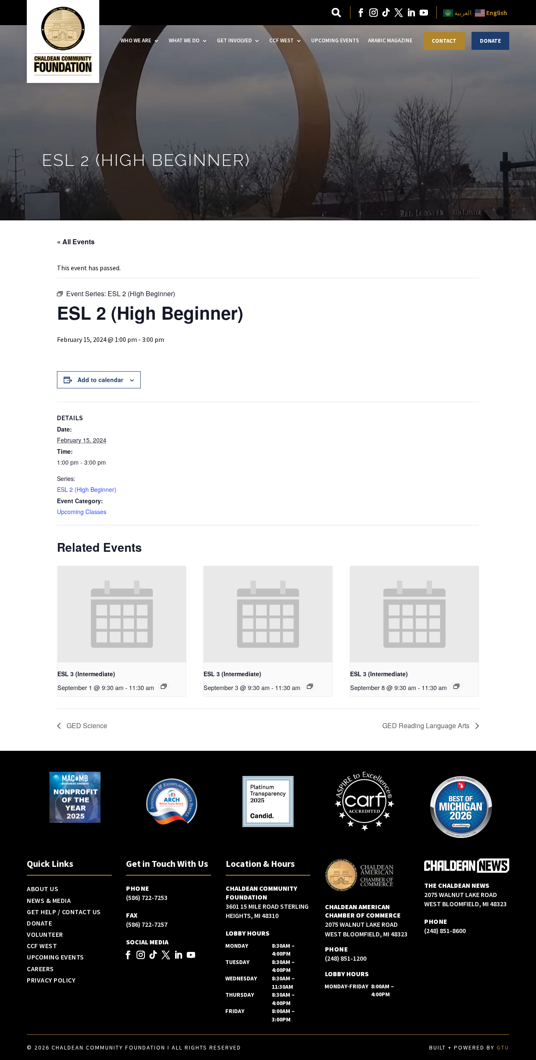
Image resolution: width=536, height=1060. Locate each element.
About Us (42, 889)
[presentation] (121, 614)
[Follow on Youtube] (423, 12)
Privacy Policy (51, 980)
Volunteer (45, 934)
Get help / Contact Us (64, 912)
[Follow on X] (398, 12)
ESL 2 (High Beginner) (86, 489)
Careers (40, 969)
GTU (503, 1047)
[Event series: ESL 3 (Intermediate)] (164, 686)
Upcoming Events (335, 40)
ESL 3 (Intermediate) (86, 674)
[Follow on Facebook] (361, 12)
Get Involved (234, 40)
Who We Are (136, 40)
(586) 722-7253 (147, 897)
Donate (490, 40)
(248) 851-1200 (345, 958)
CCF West (281, 40)
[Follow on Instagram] (373, 12)
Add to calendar (100, 379)
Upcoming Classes (81, 511)
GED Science (86, 725)
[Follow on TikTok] (386, 12)
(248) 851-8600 (445, 930)
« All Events (76, 241)
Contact (444, 40)
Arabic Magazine (390, 40)
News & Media (49, 901)
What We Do (184, 40)
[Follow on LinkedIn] (411, 12)
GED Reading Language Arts (426, 725)
